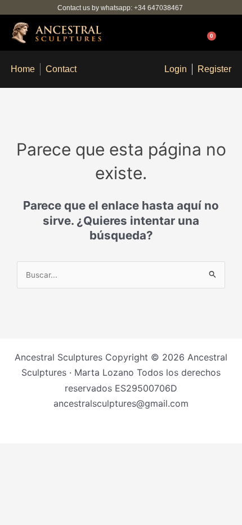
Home (23, 69)
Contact (61, 69)
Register (214, 69)
